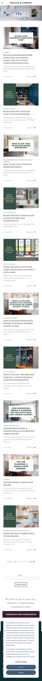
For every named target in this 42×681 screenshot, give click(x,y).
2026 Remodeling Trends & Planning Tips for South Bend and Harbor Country (18, 431)
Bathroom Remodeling (25, 160)
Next (31, 561)
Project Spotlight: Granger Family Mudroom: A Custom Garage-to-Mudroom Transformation (19, 377)
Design (17, 425)
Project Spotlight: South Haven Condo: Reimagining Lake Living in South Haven (19, 269)
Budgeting (7, 318)
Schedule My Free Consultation (21, 614)
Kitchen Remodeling (10, 160)
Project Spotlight (9, 109)
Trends (5, 425)
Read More (30, 76)
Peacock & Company (21, 3)
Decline (21, 672)
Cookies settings (21, 661)
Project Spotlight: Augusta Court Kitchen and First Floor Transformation (18, 218)
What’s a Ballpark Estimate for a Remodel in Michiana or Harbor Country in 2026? (18, 323)
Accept (21, 667)
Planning (6, 52)
